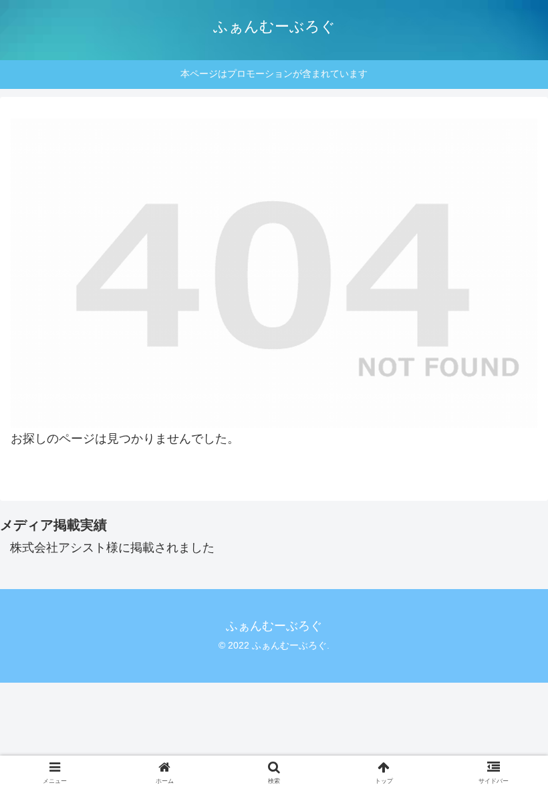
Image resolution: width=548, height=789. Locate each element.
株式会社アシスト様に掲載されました (112, 547)
